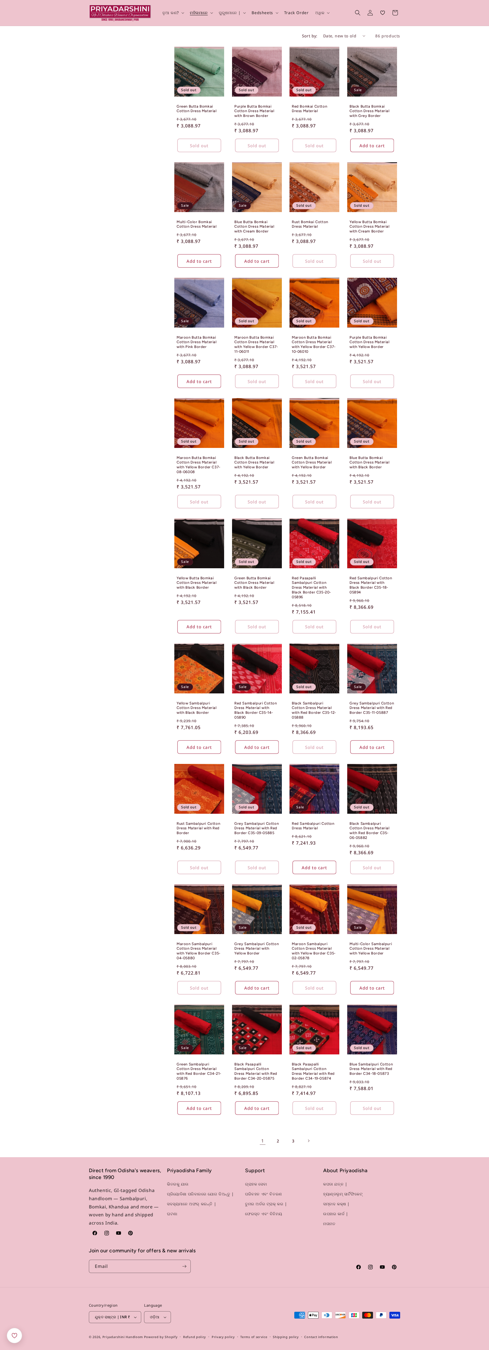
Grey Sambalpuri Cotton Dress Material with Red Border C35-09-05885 (256, 828)
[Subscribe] (184, 1266)
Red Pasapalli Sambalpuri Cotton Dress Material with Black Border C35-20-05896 (311, 587)
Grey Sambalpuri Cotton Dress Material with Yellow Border (256, 949)
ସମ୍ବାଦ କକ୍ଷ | (336, 1203)
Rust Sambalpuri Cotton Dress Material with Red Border (198, 828)
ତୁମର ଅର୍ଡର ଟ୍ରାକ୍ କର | (266, 1203)
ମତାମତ (329, 1223)
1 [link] (262, 1141)
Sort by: (310, 36)
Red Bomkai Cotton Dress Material (309, 108)
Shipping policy (286, 1337)
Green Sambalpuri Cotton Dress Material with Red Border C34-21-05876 (199, 1071)
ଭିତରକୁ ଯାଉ (177, 1184)
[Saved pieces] (14, 1335)
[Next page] (308, 1141)
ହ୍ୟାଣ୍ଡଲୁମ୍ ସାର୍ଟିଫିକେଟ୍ (343, 1194)
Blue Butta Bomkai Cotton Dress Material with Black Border (369, 462)
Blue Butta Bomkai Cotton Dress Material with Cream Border (254, 226)
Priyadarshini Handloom (122, 1337)
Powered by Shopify (161, 1337)
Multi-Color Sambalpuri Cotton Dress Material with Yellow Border (370, 949)
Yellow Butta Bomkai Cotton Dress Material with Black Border (197, 582)
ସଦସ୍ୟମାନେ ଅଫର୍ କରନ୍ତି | (191, 1203)
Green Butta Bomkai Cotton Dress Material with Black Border (254, 582)
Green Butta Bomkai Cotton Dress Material (197, 108)
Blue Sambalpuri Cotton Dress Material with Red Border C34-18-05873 (371, 1069)
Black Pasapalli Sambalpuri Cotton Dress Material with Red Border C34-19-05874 (313, 1071)
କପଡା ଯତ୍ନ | (335, 1184)
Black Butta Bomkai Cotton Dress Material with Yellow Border (254, 462)
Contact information (321, 1337)
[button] (173, 13)
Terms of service (253, 1337)
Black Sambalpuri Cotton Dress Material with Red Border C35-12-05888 (314, 710)
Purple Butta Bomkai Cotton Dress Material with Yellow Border (369, 342)
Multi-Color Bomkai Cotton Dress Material (197, 223)
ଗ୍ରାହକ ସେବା (256, 1184)
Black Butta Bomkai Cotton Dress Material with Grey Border (369, 111)
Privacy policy (223, 1337)
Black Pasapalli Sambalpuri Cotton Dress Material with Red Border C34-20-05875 (255, 1071)
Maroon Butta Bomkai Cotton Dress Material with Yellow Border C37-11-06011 (256, 344)
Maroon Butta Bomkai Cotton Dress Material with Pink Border (197, 342)
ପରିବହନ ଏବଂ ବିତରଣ (263, 1194)
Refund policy (194, 1337)
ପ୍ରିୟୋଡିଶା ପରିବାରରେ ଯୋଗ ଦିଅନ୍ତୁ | (200, 1194)
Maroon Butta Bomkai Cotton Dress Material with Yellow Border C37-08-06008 (198, 464)
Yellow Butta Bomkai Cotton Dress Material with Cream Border (369, 226)
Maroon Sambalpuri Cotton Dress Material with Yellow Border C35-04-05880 (198, 951)
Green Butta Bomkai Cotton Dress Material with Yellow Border (312, 462)
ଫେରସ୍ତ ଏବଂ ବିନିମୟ (263, 1213)
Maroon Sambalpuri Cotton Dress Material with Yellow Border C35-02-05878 (314, 951)
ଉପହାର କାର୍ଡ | (335, 1213)
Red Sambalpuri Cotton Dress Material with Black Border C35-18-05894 (370, 585)
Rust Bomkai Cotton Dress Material (310, 223)
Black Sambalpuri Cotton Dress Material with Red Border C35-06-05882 (369, 830)
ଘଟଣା (172, 1213)
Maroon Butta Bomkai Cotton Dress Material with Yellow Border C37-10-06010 (314, 344)
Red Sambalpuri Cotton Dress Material (313, 825)
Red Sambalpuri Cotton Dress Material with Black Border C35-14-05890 (255, 710)
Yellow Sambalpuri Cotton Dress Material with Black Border (197, 708)
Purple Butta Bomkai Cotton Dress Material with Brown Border (254, 111)
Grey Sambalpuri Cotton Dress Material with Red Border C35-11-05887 (371, 708)
